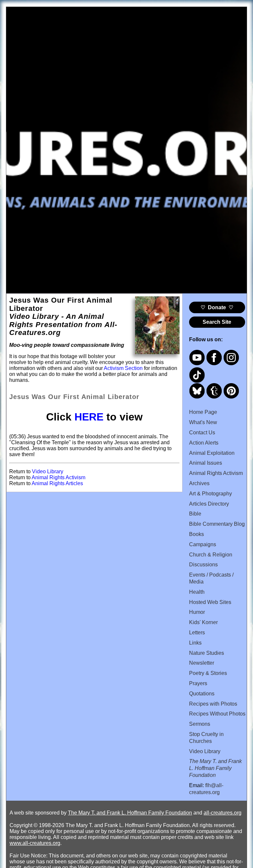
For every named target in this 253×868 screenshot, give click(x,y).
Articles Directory (209, 504)
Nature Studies (206, 653)
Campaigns (202, 544)
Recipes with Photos (213, 704)
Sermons (199, 724)
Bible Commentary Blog (217, 524)
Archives (199, 483)
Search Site (217, 322)
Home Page (203, 412)
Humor (197, 612)
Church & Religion (210, 554)
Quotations (201, 693)
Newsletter (201, 663)
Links (195, 643)
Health (197, 592)
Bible (195, 514)
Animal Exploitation (212, 453)
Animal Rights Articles (57, 483)
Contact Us (202, 432)
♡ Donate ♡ (217, 307)
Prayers (198, 683)
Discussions (203, 564)
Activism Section (123, 368)
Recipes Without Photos (217, 714)
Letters (197, 632)
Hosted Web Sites (210, 602)
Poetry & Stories (208, 673)
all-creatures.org (222, 813)
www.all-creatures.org (35, 843)
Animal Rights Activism (58, 477)
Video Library (47, 471)
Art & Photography (210, 493)
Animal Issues (205, 463)
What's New (203, 422)
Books (196, 534)
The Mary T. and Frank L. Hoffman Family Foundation (130, 813)
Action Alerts (203, 443)
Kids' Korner (203, 622)
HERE (88, 417)
